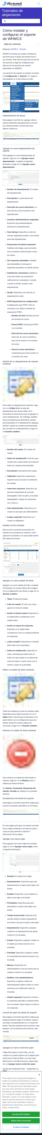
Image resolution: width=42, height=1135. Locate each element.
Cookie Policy (13, 1108)
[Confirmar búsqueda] (5, 21)
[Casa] (12, 4)
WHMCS (14, 49)
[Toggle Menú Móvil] (39, 4)
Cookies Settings (21, 1127)
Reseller (22, 49)
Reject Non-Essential (21, 1121)
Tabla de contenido (12, 44)
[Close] (39, 1074)
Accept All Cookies (21, 1114)
